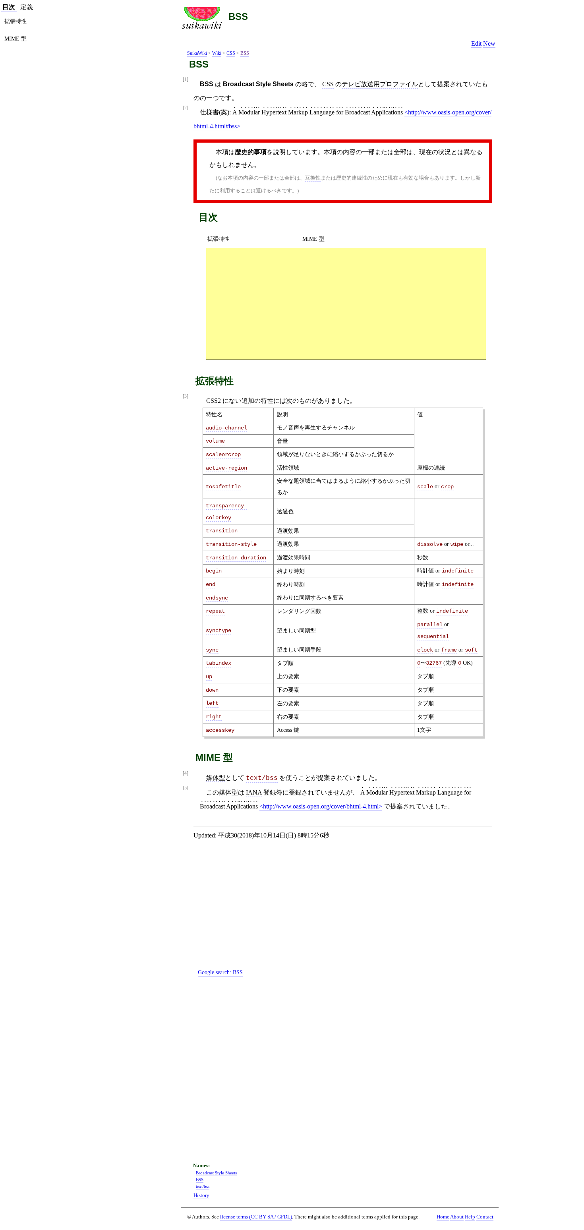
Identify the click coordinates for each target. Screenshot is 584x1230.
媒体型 (215, 777)
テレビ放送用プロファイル (380, 84)
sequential (433, 636)
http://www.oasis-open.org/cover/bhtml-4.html (321, 806)
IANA (254, 792)
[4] (185, 773)
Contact (484, 1217)
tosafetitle (223, 486)
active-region (226, 468)
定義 (26, 7)
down (212, 690)
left (212, 703)
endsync (217, 598)
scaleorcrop (223, 454)
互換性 (313, 178)
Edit (476, 43)
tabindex (218, 663)
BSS (238, 16)
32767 (434, 663)
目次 (8, 7)
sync (212, 650)
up (209, 676)
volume (215, 441)
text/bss (262, 778)
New (489, 43)
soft (471, 650)
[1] (185, 79)
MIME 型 (313, 239)
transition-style (231, 544)
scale (425, 486)
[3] (185, 396)
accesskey (220, 730)
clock (425, 650)
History (201, 1195)
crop (447, 486)
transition (222, 531)
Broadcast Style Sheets (216, 1172)
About (457, 1217)
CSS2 (213, 400)
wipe (457, 544)
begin (214, 571)
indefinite (458, 571)
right (214, 717)
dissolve (430, 544)
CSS (230, 53)
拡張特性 (218, 239)
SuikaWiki (197, 53)
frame (449, 650)
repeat (215, 611)
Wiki (216, 53)
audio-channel (226, 428)
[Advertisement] (346, 303)
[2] (185, 107)
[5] (185, 788)
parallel (430, 624)
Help (470, 1217)
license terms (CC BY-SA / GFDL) (256, 1217)
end (210, 584)
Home (443, 1217)
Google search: (220, 972)
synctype (218, 630)
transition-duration (236, 558)
